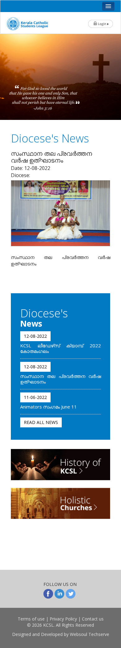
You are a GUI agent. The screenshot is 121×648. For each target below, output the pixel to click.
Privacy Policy (63, 619)
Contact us (93, 619)
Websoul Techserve (89, 634)
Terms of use (31, 619)
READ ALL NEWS (41, 422)
